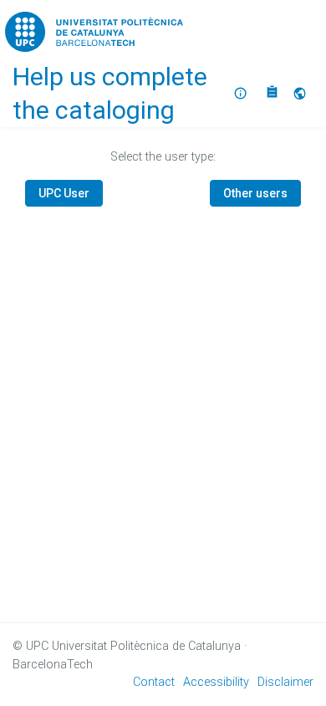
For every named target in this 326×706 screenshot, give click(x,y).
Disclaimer (285, 682)
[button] (302, 93)
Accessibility (216, 682)
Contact (154, 682)
